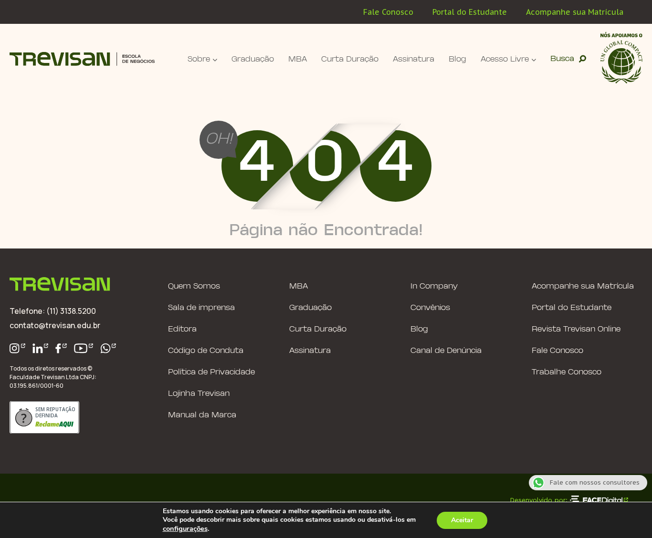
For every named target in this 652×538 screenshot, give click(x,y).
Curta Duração (350, 59)
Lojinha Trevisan (199, 393)
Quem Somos (194, 286)
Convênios (430, 307)
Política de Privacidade (211, 372)
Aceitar (462, 520)
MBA (297, 59)
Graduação (252, 59)
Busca (562, 58)
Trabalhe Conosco (566, 372)
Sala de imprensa (201, 307)
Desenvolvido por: (539, 500)
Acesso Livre (505, 59)
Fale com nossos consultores (595, 482)
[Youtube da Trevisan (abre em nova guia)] (83, 348)
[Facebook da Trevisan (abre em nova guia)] (61, 348)
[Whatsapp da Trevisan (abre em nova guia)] (108, 348)
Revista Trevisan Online (576, 329)
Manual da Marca (202, 415)
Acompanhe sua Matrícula (574, 12)
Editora (182, 329)
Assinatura (413, 59)
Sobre (199, 59)
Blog (457, 59)
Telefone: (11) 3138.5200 (53, 311)
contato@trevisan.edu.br (55, 325)
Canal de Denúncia (446, 350)
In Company (434, 286)
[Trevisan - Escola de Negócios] (82, 59)
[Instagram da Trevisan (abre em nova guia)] (17, 348)
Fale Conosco (388, 12)
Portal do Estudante (469, 12)
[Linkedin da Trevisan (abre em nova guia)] (40, 348)
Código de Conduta (205, 350)
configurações (185, 528)
